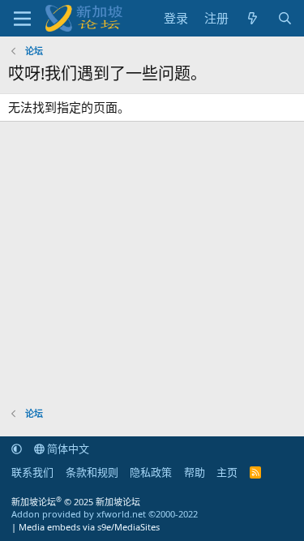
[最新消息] (252, 18)
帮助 (194, 472)
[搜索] (285, 18)
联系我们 (32, 472)
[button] (16, 448)
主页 (227, 472)
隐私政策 (151, 472)
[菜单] (22, 18)
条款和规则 (92, 472)
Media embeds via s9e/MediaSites (89, 527)
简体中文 (67, 448)
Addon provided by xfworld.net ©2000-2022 (104, 514)
